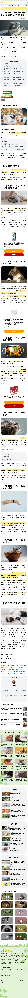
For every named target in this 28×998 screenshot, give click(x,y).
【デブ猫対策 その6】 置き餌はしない (13, 83)
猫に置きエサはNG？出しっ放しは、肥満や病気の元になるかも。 (14, 667)
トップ (2, 5)
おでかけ (7, 980)
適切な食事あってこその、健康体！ (12, 85)
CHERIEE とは (4, 989)
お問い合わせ (11, 991)
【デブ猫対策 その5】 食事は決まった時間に (14, 80)
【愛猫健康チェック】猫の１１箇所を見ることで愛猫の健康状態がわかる (14, 669)
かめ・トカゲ (23, 969)
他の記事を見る (14, 699)
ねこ (6, 5)
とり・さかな (15, 969)
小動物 (9, 969)
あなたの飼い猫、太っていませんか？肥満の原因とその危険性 (14, 673)
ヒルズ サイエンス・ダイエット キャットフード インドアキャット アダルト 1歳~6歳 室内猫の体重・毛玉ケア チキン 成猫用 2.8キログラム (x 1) (14, 244)
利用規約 (20, 989)
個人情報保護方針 (13, 989)
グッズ (2, 980)
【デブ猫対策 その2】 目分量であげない (14, 71)
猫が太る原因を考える (9, 66)
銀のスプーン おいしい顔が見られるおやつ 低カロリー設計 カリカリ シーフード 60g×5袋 (14, 396)
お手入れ (14, 978)
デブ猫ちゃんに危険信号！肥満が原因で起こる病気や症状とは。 (14, 671)
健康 (6, 978)
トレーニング (21, 978)
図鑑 (12, 980)
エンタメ (16, 980)
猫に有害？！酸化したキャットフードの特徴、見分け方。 (14, 665)
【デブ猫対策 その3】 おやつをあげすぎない (14, 74)
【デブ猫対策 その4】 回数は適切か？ (13, 77)
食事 (9, 5)
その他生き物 (4, 972)
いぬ (2, 969)
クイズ (21, 980)
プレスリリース (9, 982)
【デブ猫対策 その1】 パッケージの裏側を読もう (14, 68)
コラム (2, 982)
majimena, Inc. (18, 995)
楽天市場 (14, 254)
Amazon (14, 251)
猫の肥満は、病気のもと (10, 64)
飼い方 (2, 978)
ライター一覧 (4, 991)
